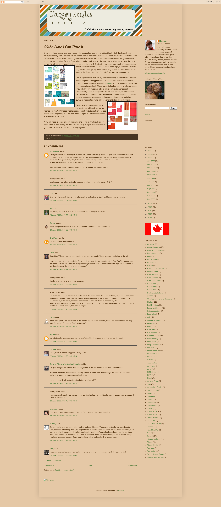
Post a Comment (54, 460)
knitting (150, 326)
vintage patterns (153, 439)
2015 (150, 218)
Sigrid (52, 335)
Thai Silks (151, 421)
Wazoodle (151, 451)
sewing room (152, 390)
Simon (149, 399)
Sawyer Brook (153, 381)
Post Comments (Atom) (64, 470)
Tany (52, 449)
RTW (149, 375)
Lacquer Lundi (153, 335)
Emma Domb (152, 278)
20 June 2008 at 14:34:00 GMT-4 (63, 171)
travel (149, 433)
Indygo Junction (153, 311)
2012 (150, 214)
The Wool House (154, 424)
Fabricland (151, 287)
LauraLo (53, 409)
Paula (52, 317)
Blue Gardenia (153, 253)
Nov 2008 (151, 196)
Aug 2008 (151, 185)
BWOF (150, 265)
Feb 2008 (151, 164)
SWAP (149, 408)
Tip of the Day (153, 430)
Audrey (109, 83)
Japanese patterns (154, 320)
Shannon (163, 41)
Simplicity (151, 402)
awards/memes (153, 247)
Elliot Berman (152, 275)
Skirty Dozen (152, 405)
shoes (149, 393)
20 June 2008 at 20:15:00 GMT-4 (63, 270)
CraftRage (54, 238)
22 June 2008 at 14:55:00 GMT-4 (63, 341)
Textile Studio (152, 418)
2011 (150, 211)
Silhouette (151, 396)
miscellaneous (153, 351)
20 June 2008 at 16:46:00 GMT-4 (63, 185)
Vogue (149, 442)
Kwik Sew (151, 329)
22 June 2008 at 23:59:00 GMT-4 (63, 384)
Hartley (150, 302)
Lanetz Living (152, 338)
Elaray (52, 223)
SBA (149, 384)
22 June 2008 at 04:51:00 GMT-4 (63, 326)
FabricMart (151, 290)
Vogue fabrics (152, 445)
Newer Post (49, 466)
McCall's (150, 348)
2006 (150, 151)
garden (150, 296)
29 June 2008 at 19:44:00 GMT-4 (63, 455)
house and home (154, 308)
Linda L (53, 349)
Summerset (54, 151)
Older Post (132, 466)
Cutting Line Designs (155, 268)
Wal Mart (150, 448)
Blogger (121, 490)
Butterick (150, 262)
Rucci (149, 378)
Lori (51, 193)
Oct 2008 (151, 192)
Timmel (150, 427)
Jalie (149, 317)
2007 (150, 154)
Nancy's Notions (153, 354)
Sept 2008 (151, 189)
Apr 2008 (151, 171)
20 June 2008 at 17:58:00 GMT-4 (63, 215)
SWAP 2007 (152, 412)
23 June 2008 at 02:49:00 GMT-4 (63, 401)
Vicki (52, 208)
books (149, 256)
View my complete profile (155, 73)
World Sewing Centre (155, 454)
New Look (151, 357)
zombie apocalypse (155, 457)
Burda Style (152, 259)
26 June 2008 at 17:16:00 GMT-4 (63, 440)
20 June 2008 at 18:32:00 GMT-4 (63, 230)
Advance (150, 244)
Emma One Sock (154, 281)
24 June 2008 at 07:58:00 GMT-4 (63, 416)
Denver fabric (56, 138)
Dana (52, 253)
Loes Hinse (151, 341)
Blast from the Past (155, 250)
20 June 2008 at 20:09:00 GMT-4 (63, 245)
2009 (150, 204)
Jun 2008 (151, 178)
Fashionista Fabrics (155, 293)
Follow (147, 114)
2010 (150, 207)
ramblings (151, 366)
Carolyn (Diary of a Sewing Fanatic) (65, 364)
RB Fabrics (151, 372)
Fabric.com (151, 284)
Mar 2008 (151, 168)
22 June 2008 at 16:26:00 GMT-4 (63, 356)
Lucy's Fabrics (153, 345)
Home (91, 466)
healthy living (152, 305)
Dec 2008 (151, 199)
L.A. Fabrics (152, 332)
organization (152, 363)
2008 (150, 158)
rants (149, 369)
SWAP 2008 (152, 415)
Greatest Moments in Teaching (159, 299)
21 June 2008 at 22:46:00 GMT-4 (63, 309)
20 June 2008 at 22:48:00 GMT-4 (63, 284)
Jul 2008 (151, 182)
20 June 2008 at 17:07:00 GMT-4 (63, 200)
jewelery (150, 323)
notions (150, 360)
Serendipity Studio (154, 387)
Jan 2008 (151, 161)
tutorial (150, 436)
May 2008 (151, 175)
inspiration (151, 314)
